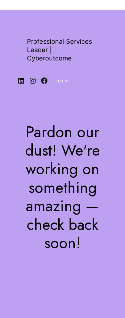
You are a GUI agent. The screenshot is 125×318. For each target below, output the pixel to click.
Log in (61, 80)
